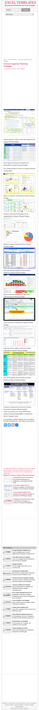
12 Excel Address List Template (20, 600)
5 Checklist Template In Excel (21, 485)
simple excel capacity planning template (21, 470)
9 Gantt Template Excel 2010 (20, 628)
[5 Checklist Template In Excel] (8, 490)
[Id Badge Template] (7, 565)
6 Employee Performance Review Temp (23, 499)
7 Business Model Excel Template (21, 585)
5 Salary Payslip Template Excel (21, 492)
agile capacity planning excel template (14, 468)
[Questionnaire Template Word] (7, 574)
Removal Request (21, 703)
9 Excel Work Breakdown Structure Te (22, 614)
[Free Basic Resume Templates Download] (7, 579)
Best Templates (19, 705)
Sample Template (9, 705)
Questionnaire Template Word (20, 571)
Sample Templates (29, 705)
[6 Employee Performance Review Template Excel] (8, 500)
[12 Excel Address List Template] (7, 602)
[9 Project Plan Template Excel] (7, 608)
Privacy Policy (12, 703)
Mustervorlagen (19, 706)
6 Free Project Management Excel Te (22, 592)
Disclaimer (5, 703)
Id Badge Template (17, 564)
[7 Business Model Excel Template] (7, 586)
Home (5, 59)
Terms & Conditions (31, 703)
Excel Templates (20, 2)
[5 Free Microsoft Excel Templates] (7, 558)
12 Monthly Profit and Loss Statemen (23, 477)
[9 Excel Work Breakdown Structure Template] (7, 615)
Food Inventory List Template (20, 621)
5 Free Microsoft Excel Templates (21, 557)
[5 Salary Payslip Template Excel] (8, 497)
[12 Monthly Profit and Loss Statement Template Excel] (8, 482)
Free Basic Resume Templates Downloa (23, 578)
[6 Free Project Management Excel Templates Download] (7, 595)
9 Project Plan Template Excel (20, 607)
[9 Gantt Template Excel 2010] (7, 629)
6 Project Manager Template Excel (21, 550)
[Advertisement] (19, 36)
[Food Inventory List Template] (7, 622)
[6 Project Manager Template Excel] (7, 551)
